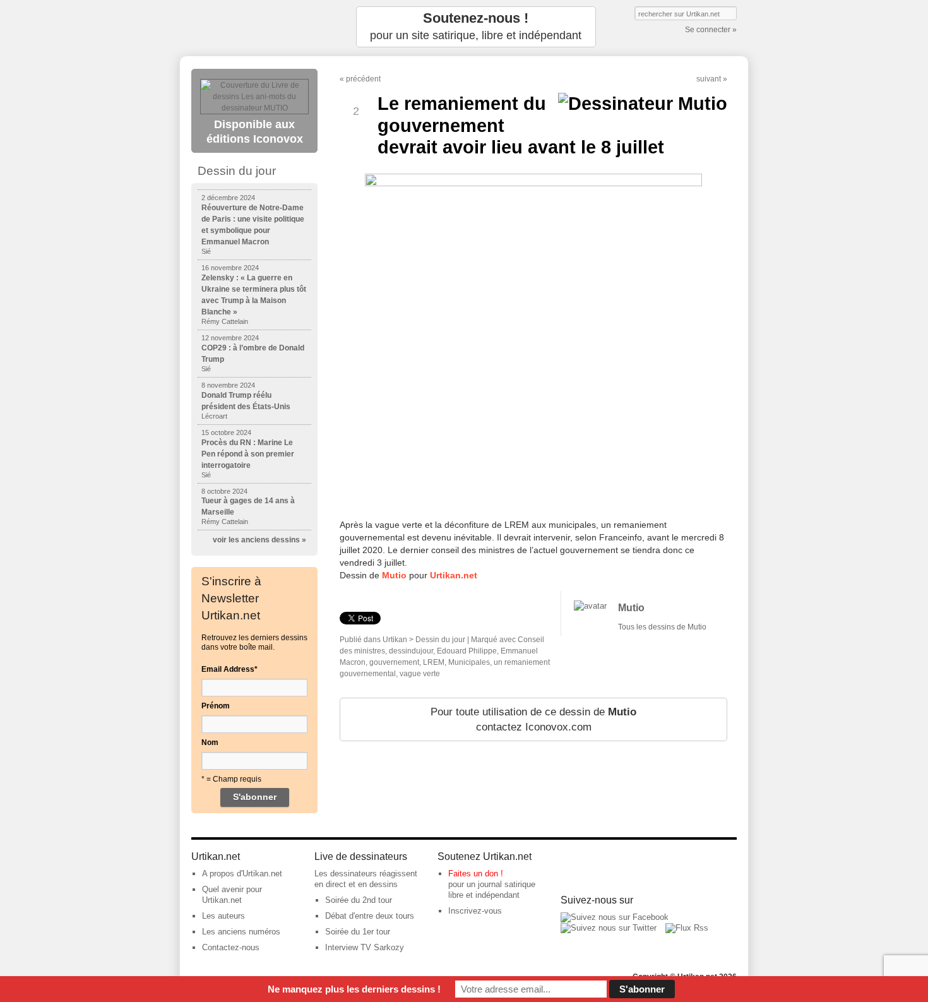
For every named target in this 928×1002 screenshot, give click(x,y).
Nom (209, 742)
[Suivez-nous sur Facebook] (615, 917)
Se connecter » (711, 29)
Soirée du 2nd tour (358, 900)
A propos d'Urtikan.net (242, 873)
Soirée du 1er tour (357, 931)
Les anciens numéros (241, 931)
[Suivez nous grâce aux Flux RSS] (686, 928)
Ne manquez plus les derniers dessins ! (354, 989)
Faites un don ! (475, 873)
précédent (363, 79)
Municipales (469, 662)
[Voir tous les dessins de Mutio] (590, 606)
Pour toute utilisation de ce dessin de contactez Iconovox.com (533, 719)
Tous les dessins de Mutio (662, 627)
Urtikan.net (453, 575)
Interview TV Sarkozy (364, 947)
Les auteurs (223, 916)
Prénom (215, 705)
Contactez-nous (230, 947)
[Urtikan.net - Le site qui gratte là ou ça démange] (254, 26)
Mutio (394, 575)
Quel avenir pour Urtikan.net (232, 895)
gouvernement (394, 662)
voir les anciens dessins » (259, 539)
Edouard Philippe (467, 651)
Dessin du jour (440, 639)
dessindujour (411, 651)
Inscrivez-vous (475, 911)
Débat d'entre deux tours (369, 916)
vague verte (420, 673)
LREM (433, 662)
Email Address (229, 669)
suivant (708, 79)
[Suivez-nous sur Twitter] (609, 928)
